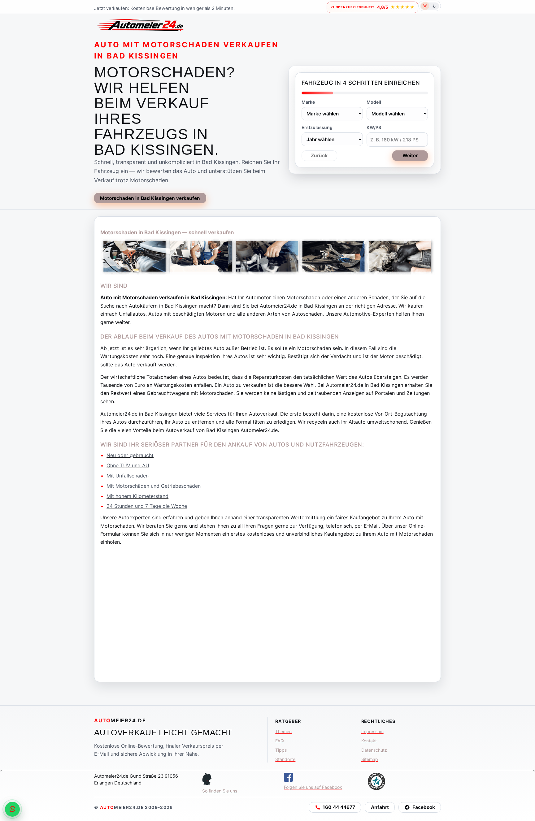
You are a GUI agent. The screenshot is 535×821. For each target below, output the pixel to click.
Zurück (319, 155)
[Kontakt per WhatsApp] (12, 809)
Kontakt (369, 740)
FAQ (279, 740)
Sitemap (369, 759)
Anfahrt (380, 807)
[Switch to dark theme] (429, 6)
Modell (374, 102)
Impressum (372, 731)
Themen (283, 731)
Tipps (281, 750)
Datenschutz (374, 750)
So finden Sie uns (219, 790)
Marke (308, 102)
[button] (335, 807)
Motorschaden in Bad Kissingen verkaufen (150, 198)
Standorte (285, 759)
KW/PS (374, 127)
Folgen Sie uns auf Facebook (313, 787)
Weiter (410, 155)
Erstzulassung (317, 127)
